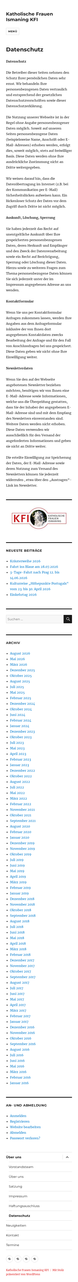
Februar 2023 (20, 759)
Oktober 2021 (20, 815)
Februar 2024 (20, 720)
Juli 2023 (17, 743)
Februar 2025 (20, 698)
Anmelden (18, 1116)
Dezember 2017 (22, 960)
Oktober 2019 (20, 854)
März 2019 (18, 882)
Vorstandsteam (21, 1167)
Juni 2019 (17, 865)
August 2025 (20, 681)
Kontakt (12, 1235)
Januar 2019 (19, 893)
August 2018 (19, 921)
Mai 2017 (17, 999)
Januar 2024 (19, 726)
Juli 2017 (16, 988)
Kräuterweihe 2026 (25, 561)
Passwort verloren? (25, 1138)
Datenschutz (19, 1216)
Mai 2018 (17, 938)
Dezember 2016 (22, 1027)
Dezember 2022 (22, 771)
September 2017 (22, 977)
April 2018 (18, 943)
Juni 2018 (17, 932)
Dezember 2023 (22, 731)
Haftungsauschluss (24, 1206)
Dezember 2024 (22, 704)
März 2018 (18, 949)
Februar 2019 (20, 888)
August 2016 (20, 1049)
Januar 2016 (19, 1083)
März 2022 (18, 798)
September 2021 (23, 821)
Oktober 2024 (21, 709)
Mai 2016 (17, 1066)
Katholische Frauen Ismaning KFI (29, 16)
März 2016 (18, 1072)
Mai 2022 (17, 793)
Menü (12, 31)
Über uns (13, 1157)
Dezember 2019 (22, 843)
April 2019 (18, 877)
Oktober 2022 (21, 776)
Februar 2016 (20, 1077)
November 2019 (22, 849)
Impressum (18, 1196)
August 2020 (20, 826)
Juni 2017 (17, 994)
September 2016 (23, 1044)
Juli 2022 (17, 787)
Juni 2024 (17, 715)
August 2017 (19, 983)
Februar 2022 (20, 804)
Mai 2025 (17, 692)
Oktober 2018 (20, 910)
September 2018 (23, 916)
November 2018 (22, 904)
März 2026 (18, 665)
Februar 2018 (20, 955)
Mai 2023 (17, 748)
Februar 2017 (20, 1016)
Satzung (15, 1186)
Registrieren (20, 1121)
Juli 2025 (17, 687)
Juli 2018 (16, 927)
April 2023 (18, 754)
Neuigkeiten (16, 1225)
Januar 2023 (19, 765)
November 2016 (22, 1033)
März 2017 (18, 1010)
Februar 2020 (20, 832)
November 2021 (22, 810)
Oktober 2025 (21, 676)
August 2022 (20, 782)
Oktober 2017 (20, 971)
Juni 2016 (17, 1061)
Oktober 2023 (21, 737)
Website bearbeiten (25, 1127)
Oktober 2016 (20, 1038)
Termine (12, 1245)
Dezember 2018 (22, 899)
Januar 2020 (19, 837)
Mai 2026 (17, 659)
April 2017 (18, 1005)
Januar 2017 (19, 1022)
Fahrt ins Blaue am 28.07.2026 (34, 567)
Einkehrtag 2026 (23, 595)
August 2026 (20, 653)
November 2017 (22, 966)
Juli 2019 (17, 860)
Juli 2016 (17, 1055)
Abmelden (18, 1133)
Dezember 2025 (22, 670)
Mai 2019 (17, 871)
